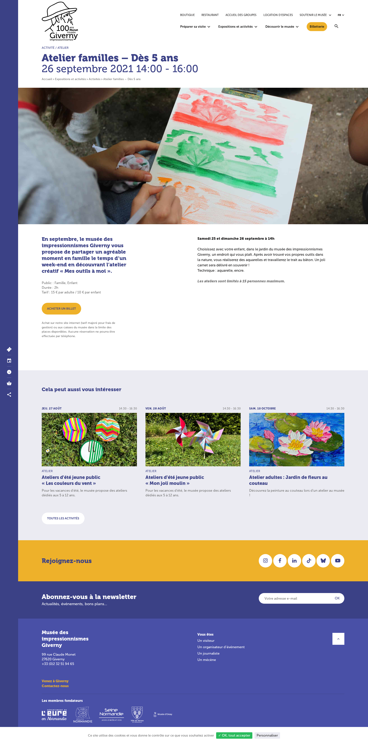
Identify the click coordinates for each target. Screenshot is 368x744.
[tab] (9, 360)
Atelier (63, 47)
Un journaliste (208, 653)
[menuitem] (336, 26)
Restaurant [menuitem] (210, 15)
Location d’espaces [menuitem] (278, 15)
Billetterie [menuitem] (317, 26)
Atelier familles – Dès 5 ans (122, 79)
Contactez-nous (55, 686)
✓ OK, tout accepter (234, 735)
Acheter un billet (61, 308)
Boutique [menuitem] (187, 15)
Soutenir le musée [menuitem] (313, 15)
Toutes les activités (63, 518)
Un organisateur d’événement (221, 647)
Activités (94, 79)
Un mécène (206, 660)
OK (337, 598)
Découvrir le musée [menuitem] (279, 26)
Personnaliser (267, 735)
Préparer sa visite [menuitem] (193, 26)
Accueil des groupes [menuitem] (241, 15)
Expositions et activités (70, 79)
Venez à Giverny (55, 681)
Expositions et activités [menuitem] (235, 26)
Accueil (47, 79)
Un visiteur (205, 640)
